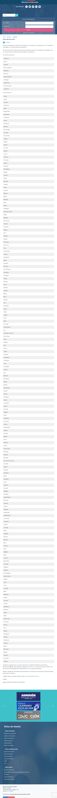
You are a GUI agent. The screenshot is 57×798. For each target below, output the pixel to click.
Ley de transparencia (9, 738)
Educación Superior (8, 758)
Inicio (4, 37)
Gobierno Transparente (9, 736)
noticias (15, 37)
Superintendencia (8, 740)
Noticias (9, 37)
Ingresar (29, 30)
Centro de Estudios (8, 777)
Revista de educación (9, 769)
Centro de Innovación (9, 779)
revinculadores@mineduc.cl (32, 676)
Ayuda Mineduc (20, 6)
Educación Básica (8, 756)
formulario (30, 666)
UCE (5, 763)
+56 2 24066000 (10, 791)
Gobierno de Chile (6, 788)
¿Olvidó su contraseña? (28, 32)
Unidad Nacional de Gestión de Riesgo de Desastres (16, 772)
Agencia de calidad (8, 745)
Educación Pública (8, 754)
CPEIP (5, 761)
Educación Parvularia (9, 751)
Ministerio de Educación (30, 2)
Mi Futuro (6, 774)
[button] (4, 705)
